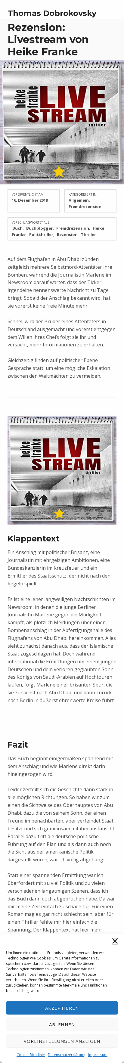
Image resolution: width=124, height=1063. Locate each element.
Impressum (97, 1054)
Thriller (88, 234)
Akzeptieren (62, 1008)
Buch (17, 228)
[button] (115, 941)
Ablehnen (62, 1024)
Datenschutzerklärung (66, 1054)
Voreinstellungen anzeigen (62, 1041)
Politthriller (41, 234)
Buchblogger (39, 228)
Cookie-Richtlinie (31, 1054)
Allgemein (79, 200)
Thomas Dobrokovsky (52, 13)
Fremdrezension (85, 206)
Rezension (67, 234)
